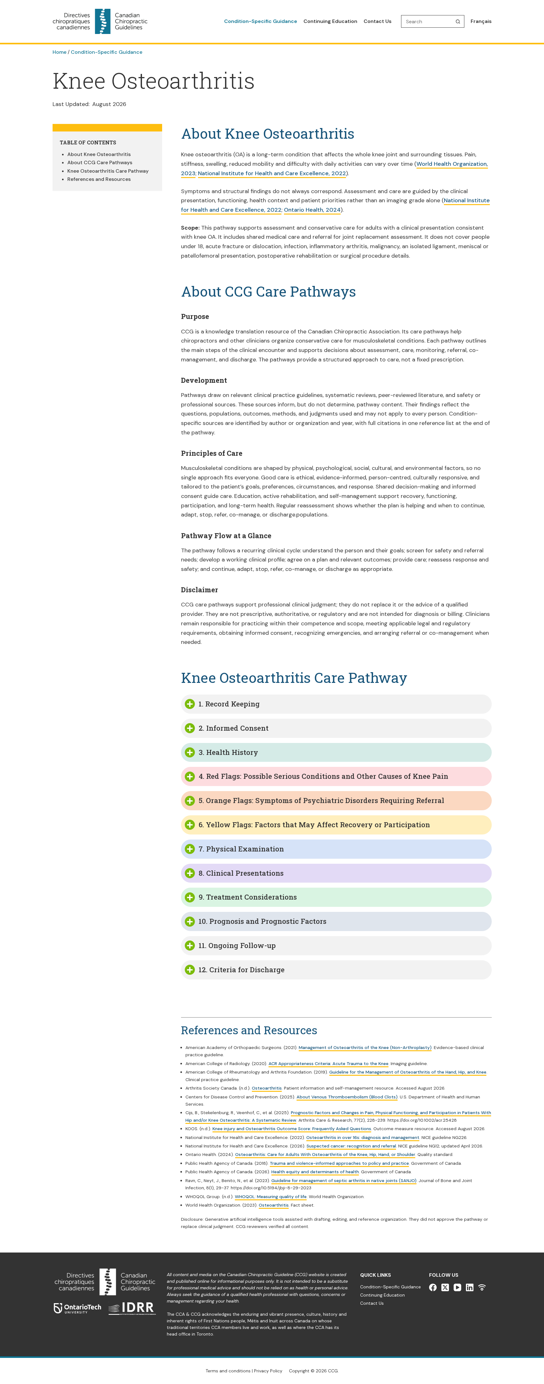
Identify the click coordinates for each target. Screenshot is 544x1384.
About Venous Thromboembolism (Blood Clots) (347, 1097)
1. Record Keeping (229, 703)
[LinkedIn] (469, 1287)
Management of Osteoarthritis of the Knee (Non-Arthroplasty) (365, 1047)
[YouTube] (457, 1287)
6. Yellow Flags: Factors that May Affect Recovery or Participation (314, 824)
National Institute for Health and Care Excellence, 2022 (272, 173)
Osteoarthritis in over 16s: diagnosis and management (362, 1137)
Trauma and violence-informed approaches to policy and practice (339, 1163)
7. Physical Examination (241, 848)
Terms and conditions (228, 1371)
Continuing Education (330, 21)
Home (59, 52)
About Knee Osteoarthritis (99, 154)
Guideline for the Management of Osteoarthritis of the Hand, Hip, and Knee (407, 1072)
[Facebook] (433, 1287)
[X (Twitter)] (445, 1287)
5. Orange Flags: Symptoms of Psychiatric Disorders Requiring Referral (321, 800)
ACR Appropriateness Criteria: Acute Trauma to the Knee (328, 1063)
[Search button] (458, 21)
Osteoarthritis (267, 1088)
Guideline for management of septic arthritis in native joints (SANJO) (343, 1180)
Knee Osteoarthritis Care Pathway (108, 171)
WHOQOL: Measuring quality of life (271, 1196)
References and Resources (99, 179)
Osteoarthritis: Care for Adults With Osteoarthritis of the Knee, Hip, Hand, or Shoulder (325, 1154)
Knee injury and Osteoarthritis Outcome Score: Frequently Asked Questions (291, 1128)
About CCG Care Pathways (99, 162)
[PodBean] (482, 1287)
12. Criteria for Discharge (242, 969)
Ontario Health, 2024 (312, 210)
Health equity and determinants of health (315, 1172)
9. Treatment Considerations (248, 896)
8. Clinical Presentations (241, 873)
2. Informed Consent (234, 728)
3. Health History (228, 752)
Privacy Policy (268, 1371)
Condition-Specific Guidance (260, 21)
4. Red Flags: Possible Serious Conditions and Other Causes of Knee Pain (323, 776)
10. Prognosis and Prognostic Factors (262, 921)
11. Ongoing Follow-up (237, 945)
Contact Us (378, 21)
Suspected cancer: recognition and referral (351, 1146)
